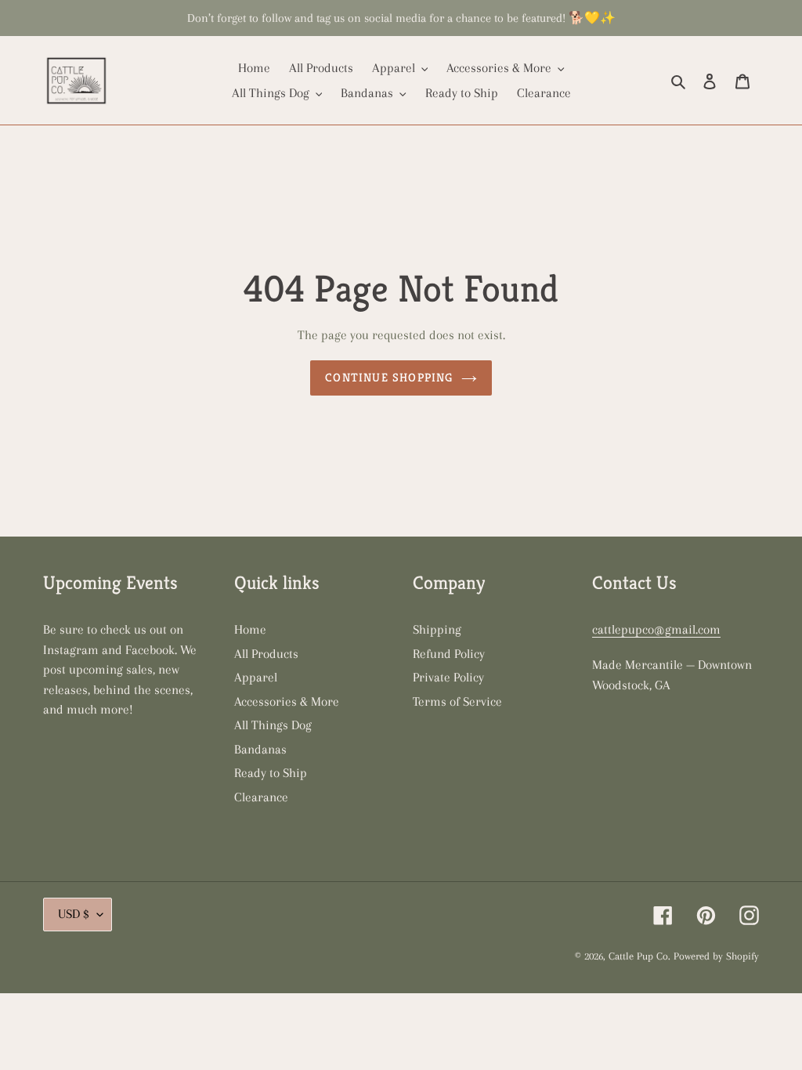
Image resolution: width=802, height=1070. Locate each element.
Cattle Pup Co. (639, 956)
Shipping (437, 629)
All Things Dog (273, 725)
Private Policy (448, 677)
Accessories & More (286, 701)
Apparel (255, 677)
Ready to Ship (270, 772)
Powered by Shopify (716, 956)
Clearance (261, 797)
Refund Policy (449, 653)
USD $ (73, 913)
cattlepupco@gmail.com (656, 629)
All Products (266, 653)
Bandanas (260, 749)
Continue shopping (389, 377)
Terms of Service (457, 701)
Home (250, 629)
